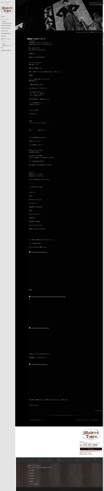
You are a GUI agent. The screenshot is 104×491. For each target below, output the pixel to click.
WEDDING (3, 36)
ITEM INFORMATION (6, 25)
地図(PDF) (31, 481)
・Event (3, 43)
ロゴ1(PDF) (31, 470)
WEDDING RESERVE (6, 50)
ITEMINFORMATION (50, 460)
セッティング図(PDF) (33, 484)
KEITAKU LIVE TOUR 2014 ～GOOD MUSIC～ (88, 420)
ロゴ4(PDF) (31, 478)
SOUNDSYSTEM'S (59, 460)
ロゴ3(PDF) (31, 475)
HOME (2, 16)
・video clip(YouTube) (6, 23)
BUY (2, 47)
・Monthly (3, 21)
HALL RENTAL (4, 30)
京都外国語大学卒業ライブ (36, 420)
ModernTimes (32, 405)
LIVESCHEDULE (40, 460)
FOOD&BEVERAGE (5, 33)
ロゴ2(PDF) (31, 473)
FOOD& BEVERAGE (78, 460)
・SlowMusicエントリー (7, 45)
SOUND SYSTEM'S (5, 28)
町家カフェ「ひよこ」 (6, 38)
